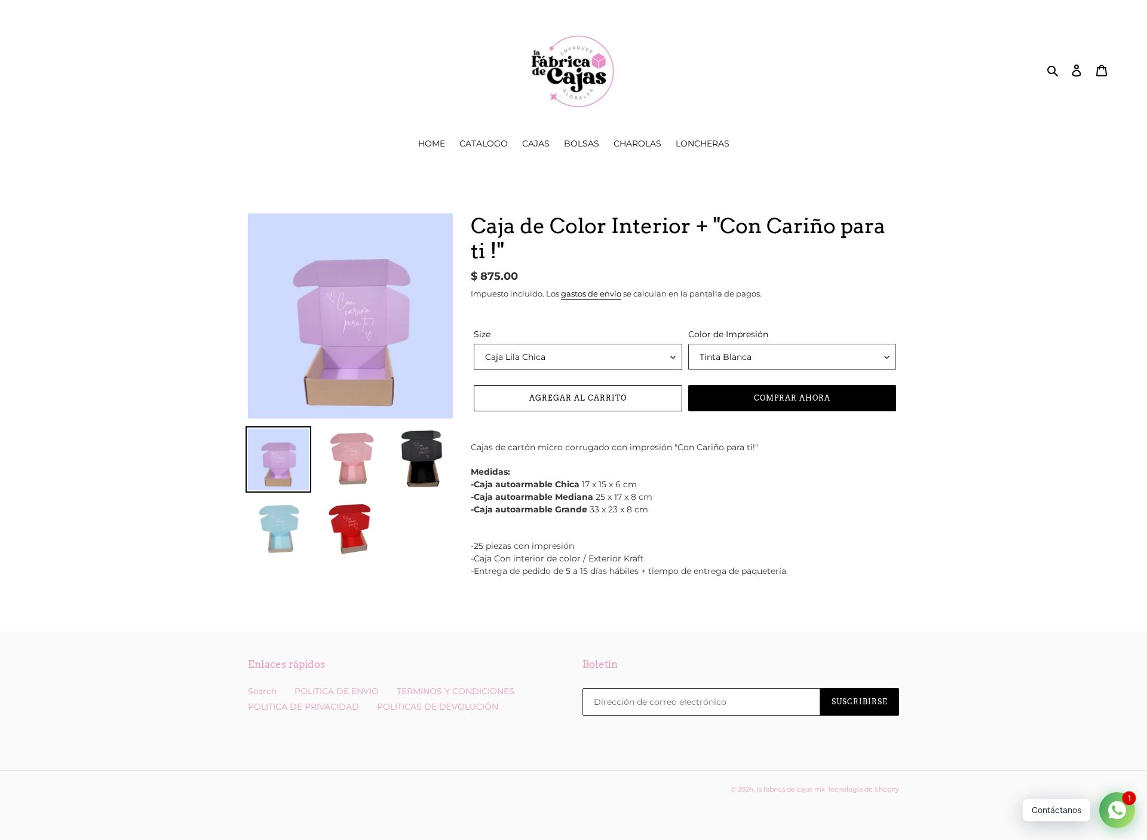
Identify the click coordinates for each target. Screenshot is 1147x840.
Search (262, 691)
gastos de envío (591, 293)
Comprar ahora (792, 397)
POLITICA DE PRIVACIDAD (303, 706)
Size (482, 334)
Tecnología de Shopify (863, 789)
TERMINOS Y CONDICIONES (455, 691)
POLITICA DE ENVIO (337, 691)
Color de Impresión (728, 334)
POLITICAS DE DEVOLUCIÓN (437, 706)
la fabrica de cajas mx (790, 789)
